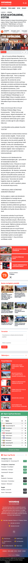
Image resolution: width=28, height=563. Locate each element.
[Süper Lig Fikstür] (26, 455)
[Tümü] (26, 355)
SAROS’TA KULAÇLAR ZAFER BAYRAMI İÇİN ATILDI (20, 324)
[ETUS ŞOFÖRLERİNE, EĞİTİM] (14, 42)
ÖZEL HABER (11, 8)
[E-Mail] (10, 277)
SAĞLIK (24, 551)
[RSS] (14, 532)
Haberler (3, 12)
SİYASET (24, 8)
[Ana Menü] (25, 3)
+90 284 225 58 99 (15, 523)
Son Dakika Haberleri (8, 545)
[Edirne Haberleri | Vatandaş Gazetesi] (6, 3)
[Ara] (23, 3)
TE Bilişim (11, 274)
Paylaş (4, 51)
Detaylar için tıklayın (14, 449)
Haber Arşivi (19, 545)
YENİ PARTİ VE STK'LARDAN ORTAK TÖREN (20, 311)
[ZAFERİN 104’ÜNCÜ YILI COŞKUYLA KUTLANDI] (7, 318)
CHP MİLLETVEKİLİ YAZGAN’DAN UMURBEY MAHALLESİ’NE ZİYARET (7, 311)
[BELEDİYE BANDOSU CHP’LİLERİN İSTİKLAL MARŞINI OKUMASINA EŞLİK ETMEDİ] (21, 289)
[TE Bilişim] (4, 275)
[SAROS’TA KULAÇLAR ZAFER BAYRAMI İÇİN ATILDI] (21, 318)
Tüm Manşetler (19, 541)
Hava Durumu (7, 538)
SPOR (18, 8)
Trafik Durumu (19, 538)
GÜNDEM (3, 8)
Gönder (4, 347)
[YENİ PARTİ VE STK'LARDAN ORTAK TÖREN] (21, 305)
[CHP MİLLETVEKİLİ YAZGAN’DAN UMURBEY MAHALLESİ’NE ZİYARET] (7, 305)
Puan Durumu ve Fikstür (6, 542)
